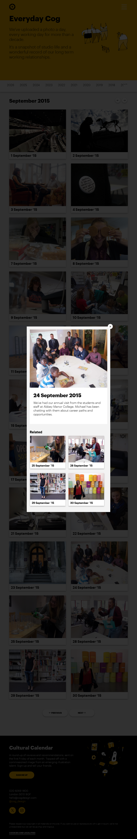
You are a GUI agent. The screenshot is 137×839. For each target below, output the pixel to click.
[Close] (110, 326)
